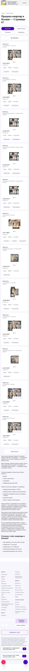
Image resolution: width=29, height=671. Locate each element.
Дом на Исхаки (19, 594)
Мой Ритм (17, 583)
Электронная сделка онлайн (20, 612)
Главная (3, 13)
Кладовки (7, 32)
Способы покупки (19, 599)
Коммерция (21, 32)
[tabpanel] (14, 54)
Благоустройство (5, 601)
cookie (13, 655)
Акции (3, 579)
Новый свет (18, 585)
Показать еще (14, 451)
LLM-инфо (4, 607)
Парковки (17, 571)
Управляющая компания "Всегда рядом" (7, 604)
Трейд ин (17, 604)
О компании (4, 574)
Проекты (17, 580)
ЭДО (2, 594)
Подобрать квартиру (21, 620)
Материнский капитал (20, 606)
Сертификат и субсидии (21, 609)
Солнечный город (19, 592)
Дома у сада (18, 587)
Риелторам (3, 583)
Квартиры (8, 28)
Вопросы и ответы (5, 592)
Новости (3, 581)
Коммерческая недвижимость (18, 577)
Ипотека (17, 602)
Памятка (3, 597)
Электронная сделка (6, 585)
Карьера (3, 576)
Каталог (3, 612)
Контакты (3, 609)
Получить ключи (5, 590)
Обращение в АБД (14, 632)
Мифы (16, 596)
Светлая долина (19, 590)
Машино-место (21, 28)
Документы (4, 599)
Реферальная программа (7, 588)
